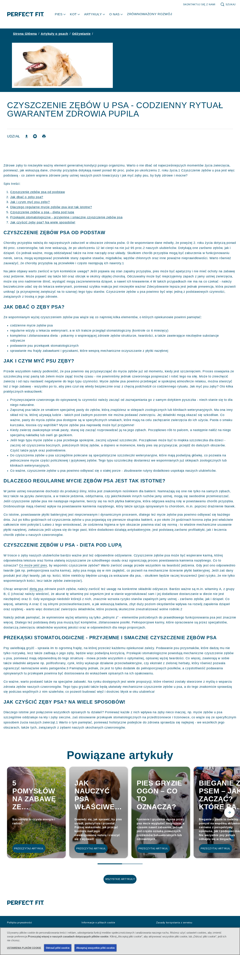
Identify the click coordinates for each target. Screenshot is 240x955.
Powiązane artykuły (120, 755)
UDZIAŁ (13, 136)
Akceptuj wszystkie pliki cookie (95, 947)
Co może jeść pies (33, 565)
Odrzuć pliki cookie (58, 947)
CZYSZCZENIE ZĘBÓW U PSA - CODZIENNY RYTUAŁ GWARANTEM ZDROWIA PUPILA (162, 34)
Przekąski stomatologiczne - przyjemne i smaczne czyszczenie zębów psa (66, 217)
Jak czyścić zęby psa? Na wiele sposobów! (42, 222)
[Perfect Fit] (25, 902)
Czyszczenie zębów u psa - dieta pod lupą (42, 212)
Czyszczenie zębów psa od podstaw (37, 192)
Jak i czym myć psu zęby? (30, 202)
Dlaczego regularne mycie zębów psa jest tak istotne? (51, 207)
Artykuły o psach (54, 34)
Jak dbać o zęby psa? (26, 197)
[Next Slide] (229, 812)
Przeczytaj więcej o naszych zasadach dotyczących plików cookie (68, 936)
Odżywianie (81, 34)
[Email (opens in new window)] (35, 138)
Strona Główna (25, 34)
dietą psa (36, 589)
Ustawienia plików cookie (24, 948)
